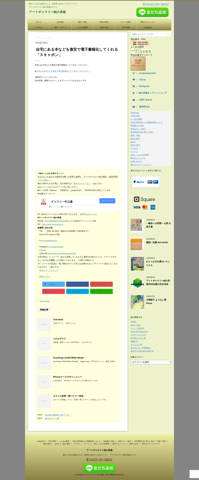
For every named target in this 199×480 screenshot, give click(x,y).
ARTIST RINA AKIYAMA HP (142, 351)
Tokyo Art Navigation (139, 331)
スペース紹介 (126, 22)
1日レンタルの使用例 (140, 155)
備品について (43, 187)
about (133, 142)
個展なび (134, 341)
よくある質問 (82, 27)
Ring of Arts (136, 325)
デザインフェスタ (138, 335)
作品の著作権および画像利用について (147, 122)
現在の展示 (104, 22)
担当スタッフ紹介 (138, 129)
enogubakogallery (56, 247)
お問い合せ (104, 27)
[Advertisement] (57, 107)
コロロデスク (59, 338)
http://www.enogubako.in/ (52, 224)
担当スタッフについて (48, 270)
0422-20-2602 (157, 4)
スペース (134, 152)
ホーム (38, 22)
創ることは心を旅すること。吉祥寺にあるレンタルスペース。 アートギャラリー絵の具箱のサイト (99, 455)
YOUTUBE (126, 27)
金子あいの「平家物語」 (141, 348)
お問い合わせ (136, 161)
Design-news (45, 301)
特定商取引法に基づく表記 (142, 132)
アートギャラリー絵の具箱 (47, 12)
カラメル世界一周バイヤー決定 (68, 396)
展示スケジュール (148, 22)
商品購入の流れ (137, 125)
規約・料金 (82, 22)
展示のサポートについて (141, 165)
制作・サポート (60, 27)
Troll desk (58, 319)
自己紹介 (60, 22)
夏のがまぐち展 (52, 418)
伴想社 (133, 322)
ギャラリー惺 (136, 344)
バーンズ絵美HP (138, 328)
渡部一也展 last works (157, 242)
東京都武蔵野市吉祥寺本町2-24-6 (59, 221)
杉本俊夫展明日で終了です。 (58, 415)
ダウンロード (107, 201)
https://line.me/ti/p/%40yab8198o (62, 253)
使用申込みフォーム (88, 214)
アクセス (38, 27)
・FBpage (41, 250)
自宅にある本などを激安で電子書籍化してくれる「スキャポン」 (63, 71)
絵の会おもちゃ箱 (138, 338)
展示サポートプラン (82, 183)
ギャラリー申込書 (62, 201)
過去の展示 (135, 138)
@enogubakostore (49, 240)
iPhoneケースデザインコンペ (67, 377)
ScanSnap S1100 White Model (68, 358)
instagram (148, 27)
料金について (45, 276)
